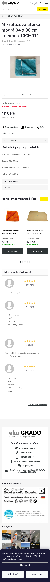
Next (46, 199)
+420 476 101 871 (27, 452)
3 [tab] (25, 262)
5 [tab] (29, 262)
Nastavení (25, 565)
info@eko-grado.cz (27, 448)
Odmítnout (13, 574)
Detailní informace (29, 95)
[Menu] (46, 3)
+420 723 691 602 (27, 457)
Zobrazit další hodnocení (37, 405)
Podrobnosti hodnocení (36, 41)
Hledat (42, 9)
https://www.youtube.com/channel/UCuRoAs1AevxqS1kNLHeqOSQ (27, 471)
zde (21, 559)
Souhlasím (37, 574)
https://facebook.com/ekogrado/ (27, 461)
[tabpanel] (12, 231)
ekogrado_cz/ (27, 466)
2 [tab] (22, 262)
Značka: (8, 133)
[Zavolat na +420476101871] (31, 3)
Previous (42, 199)
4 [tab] (27, 262)
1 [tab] (20, 262)
